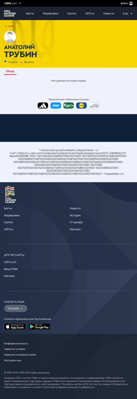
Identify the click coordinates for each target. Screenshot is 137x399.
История (75, 215)
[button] (126, 13)
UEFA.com (10, 262)
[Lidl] (81, 105)
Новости (75, 208)
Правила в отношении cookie (20, 354)
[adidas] (42, 105)
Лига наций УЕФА (10, 13)
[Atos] (55, 105)
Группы (8, 222)
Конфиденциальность (16, 343)
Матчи (8, 208)
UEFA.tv (8, 229)
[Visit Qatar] (94, 105)
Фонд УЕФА (11, 269)
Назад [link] (11, 26)
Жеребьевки (12, 215)
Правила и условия (14, 348)
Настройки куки (12, 360)
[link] (30, 13)
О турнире (76, 222)
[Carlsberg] (68, 105)
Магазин (75, 229)
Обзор (10, 71)
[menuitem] (30, 13)
